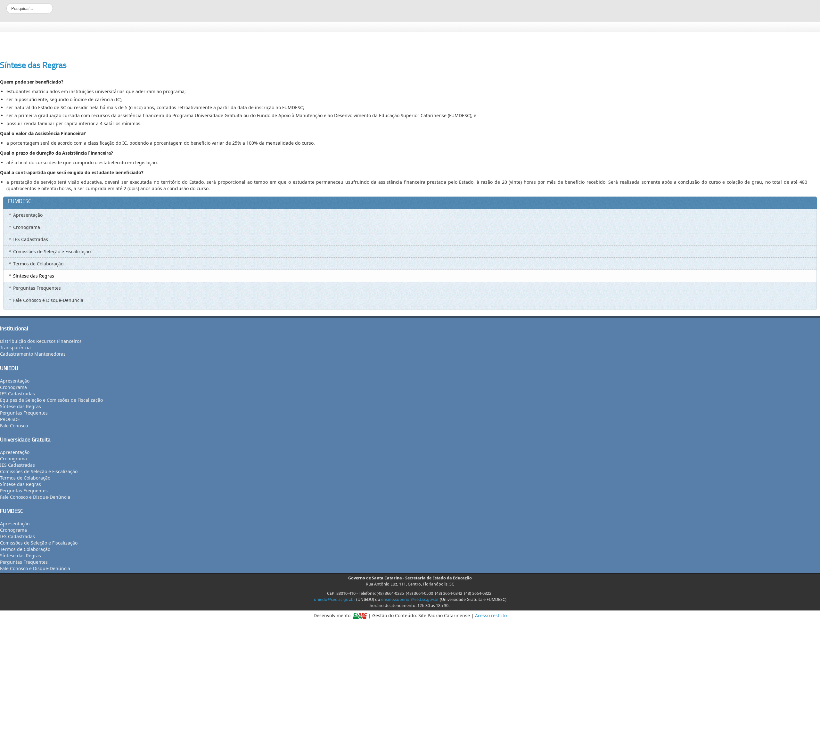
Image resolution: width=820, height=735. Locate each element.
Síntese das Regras (33, 65)
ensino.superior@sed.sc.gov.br (410, 599)
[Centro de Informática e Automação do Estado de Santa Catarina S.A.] (360, 615)
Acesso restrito (491, 615)
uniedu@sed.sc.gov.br (334, 599)
